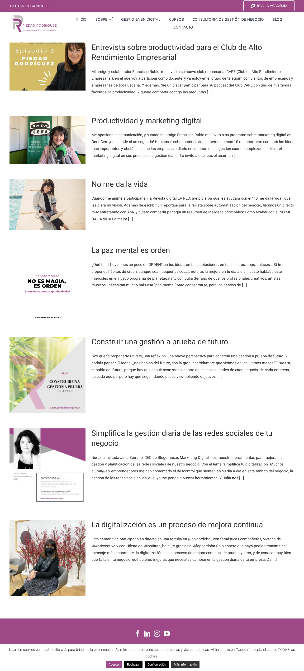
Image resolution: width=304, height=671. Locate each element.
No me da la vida (119, 184)
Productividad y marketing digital (146, 120)
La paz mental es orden (130, 250)
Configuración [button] (156, 664)
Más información (185, 664)
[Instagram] (157, 633)
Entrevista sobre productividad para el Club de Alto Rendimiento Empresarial (176, 52)
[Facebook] (137, 633)
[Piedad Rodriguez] (35, 16)
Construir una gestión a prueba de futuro (159, 341)
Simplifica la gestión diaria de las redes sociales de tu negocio (181, 438)
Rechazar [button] (133, 664)
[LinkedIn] (147, 633)
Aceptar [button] (114, 664)
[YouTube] (167, 633)
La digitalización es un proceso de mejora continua (177, 524)
